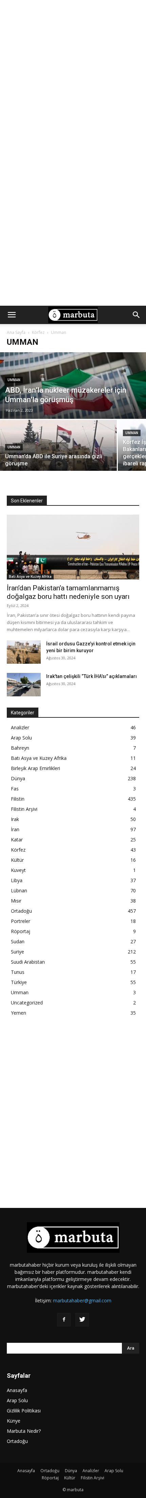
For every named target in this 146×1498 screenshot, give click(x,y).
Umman (13, 380)
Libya (16, 880)
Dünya (18, 778)
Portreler (20, 921)
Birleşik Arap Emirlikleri (35, 768)
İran (15, 829)
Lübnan (19, 890)
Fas (15, 788)
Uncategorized (27, 1002)
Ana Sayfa (16, 332)
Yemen (18, 1013)
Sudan (17, 941)
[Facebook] (64, 1319)
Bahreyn (20, 748)
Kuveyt (18, 870)
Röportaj (20, 931)
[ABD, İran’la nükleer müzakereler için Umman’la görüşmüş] (73, 397)
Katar (17, 839)
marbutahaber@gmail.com (82, 1300)
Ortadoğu (21, 911)
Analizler (20, 727)
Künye (13, 1420)
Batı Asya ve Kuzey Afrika (30, 576)
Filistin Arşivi (24, 809)
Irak (15, 819)
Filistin (17, 799)
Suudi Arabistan (28, 962)
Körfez (38, 332)
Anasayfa (17, 1390)
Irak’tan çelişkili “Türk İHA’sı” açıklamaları (91, 676)
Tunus (17, 972)
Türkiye (19, 982)
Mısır (16, 900)
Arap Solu (21, 737)
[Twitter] (82, 1319)
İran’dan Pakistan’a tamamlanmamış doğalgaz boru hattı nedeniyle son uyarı (68, 592)
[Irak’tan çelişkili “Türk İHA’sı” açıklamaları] (24, 684)
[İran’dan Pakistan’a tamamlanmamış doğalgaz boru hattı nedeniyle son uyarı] (73, 547)
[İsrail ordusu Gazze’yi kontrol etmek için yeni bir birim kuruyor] (24, 652)
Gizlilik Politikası (24, 1410)
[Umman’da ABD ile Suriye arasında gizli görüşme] (58, 456)
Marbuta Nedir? (24, 1431)
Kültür (17, 860)
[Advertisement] (73, 76)
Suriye (17, 951)
